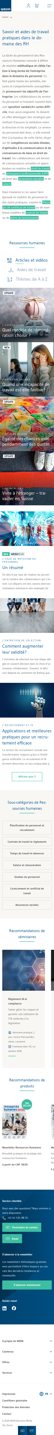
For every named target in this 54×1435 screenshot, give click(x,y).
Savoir (5, 16)
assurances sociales (31, 179)
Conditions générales (14, 1400)
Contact (6, 1414)
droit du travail (40, 168)
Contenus (8, 1351)
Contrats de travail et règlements (27, 841)
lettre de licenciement (24, 218)
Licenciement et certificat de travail (27, 891)
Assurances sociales (27, 905)
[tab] (27, 260)
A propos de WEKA (12, 1341)
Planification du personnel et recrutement (27, 828)
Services (7, 1372)
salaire (7, 184)
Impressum (8, 1394)
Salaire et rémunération (27, 865)
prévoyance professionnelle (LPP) (27, 173)
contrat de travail (37, 212)
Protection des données (16, 1407)
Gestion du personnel (27, 877)
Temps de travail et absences (27, 853)
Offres (5, 1362)
